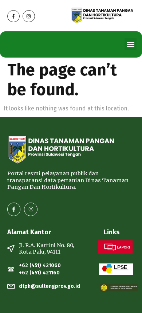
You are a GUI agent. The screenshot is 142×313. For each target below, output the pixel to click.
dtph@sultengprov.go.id (49, 286)
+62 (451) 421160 (39, 273)
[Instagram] (29, 16)
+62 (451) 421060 (40, 265)
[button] (131, 44)
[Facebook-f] (13, 16)
